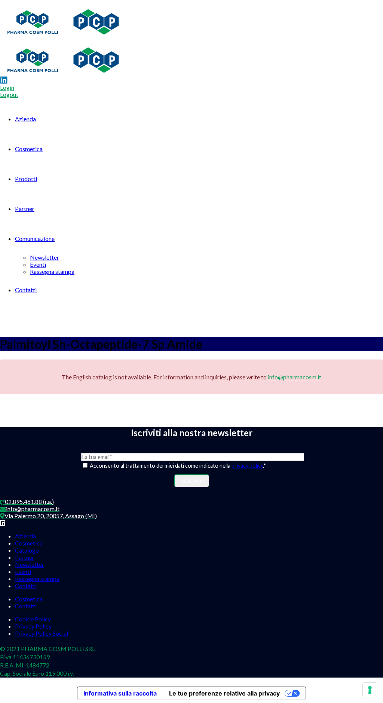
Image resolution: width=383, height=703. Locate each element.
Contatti (26, 289)
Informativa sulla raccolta (120, 693)
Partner (24, 208)
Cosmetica (29, 148)
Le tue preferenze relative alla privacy (224, 693)
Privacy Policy (33, 626)
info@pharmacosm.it (294, 376)
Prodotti (26, 178)
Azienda (25, 118)
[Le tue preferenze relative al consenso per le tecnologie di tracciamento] (370, 690)
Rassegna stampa (52, 271)
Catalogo (27, 550)
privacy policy (247, 465)
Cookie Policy (33, 619)
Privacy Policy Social (41, 633)
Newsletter (44, 257)
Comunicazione (35, 238)
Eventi (38, 264)
